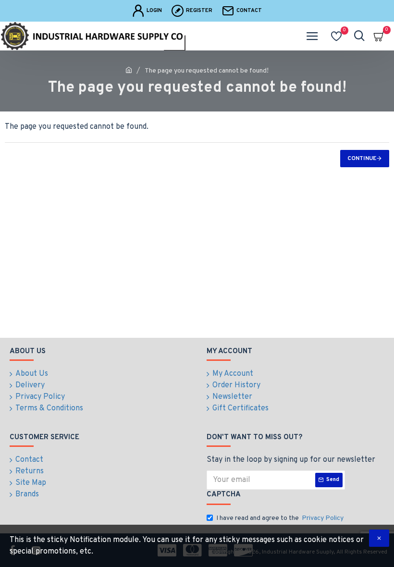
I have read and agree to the (280, 518)
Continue (361, 158)
